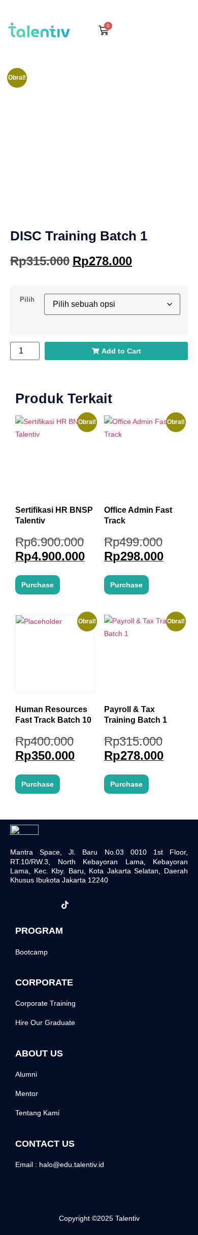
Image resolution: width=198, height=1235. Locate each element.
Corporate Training (45, 1003)
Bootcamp (31, 952)
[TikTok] (65, 904)
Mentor (26, 1093)
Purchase (37, 585)
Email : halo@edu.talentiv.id (59, 1164)
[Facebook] (20, 904)
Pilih (27, 300)
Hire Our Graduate (45, 1022)
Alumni (26, 1074)
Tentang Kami (37, 1113)
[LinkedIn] (87, 904)
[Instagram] (42, 904)
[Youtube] (109, 904)
